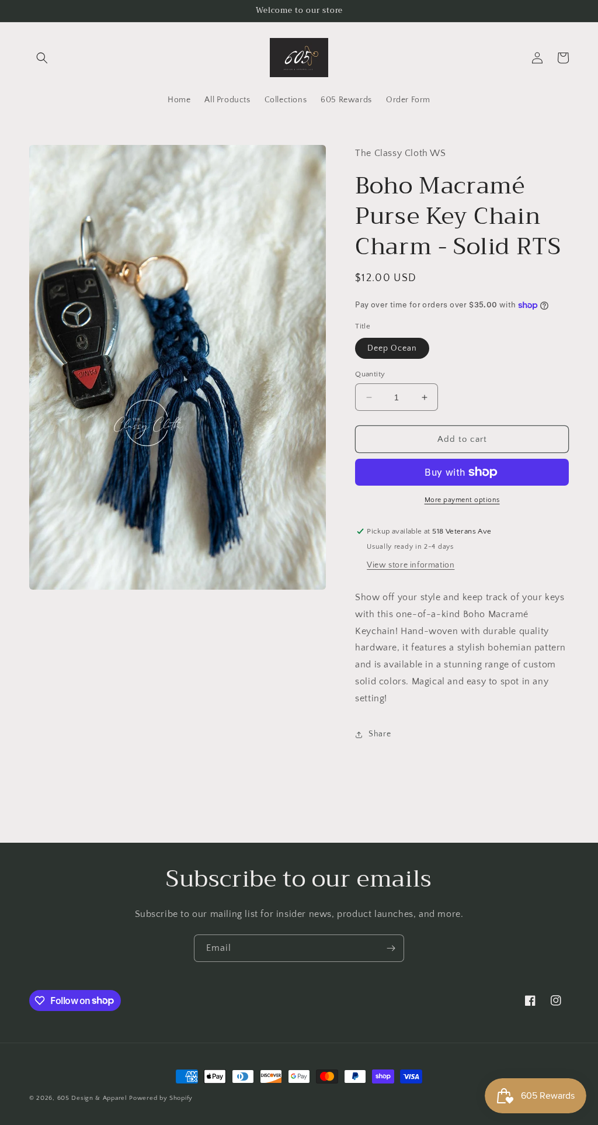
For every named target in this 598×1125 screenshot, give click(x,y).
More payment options (462, 500)
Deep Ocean (392, 348)
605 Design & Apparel (92, 1098)
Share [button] (379, 734)
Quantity (370, 374)
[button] (42, 58)
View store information (410, 565)
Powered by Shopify (161, 1098)
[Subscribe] (391, 948)
